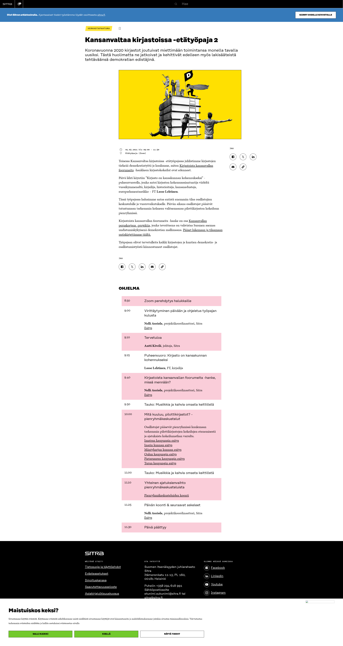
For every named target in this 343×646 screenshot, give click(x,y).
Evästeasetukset (96, 573)
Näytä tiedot (172, 634)
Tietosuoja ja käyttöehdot (103, 567)
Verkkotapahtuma (99, 28)
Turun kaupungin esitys (160, 463)
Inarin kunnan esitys (158, 445)
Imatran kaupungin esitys (161, 440)
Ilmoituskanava (96, 580)
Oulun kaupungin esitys (160, 454)
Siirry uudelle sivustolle (315, 15)
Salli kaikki (40, 634)
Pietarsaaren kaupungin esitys (164, 458)
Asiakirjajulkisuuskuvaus (102, 593)
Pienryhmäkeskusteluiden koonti (166, 495)
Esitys (148, 327)
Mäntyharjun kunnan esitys (162, 449)
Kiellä (106, 634)
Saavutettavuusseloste (101, 587)
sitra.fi (101, 15)
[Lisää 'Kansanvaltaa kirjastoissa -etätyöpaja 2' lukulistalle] (119, 28)
